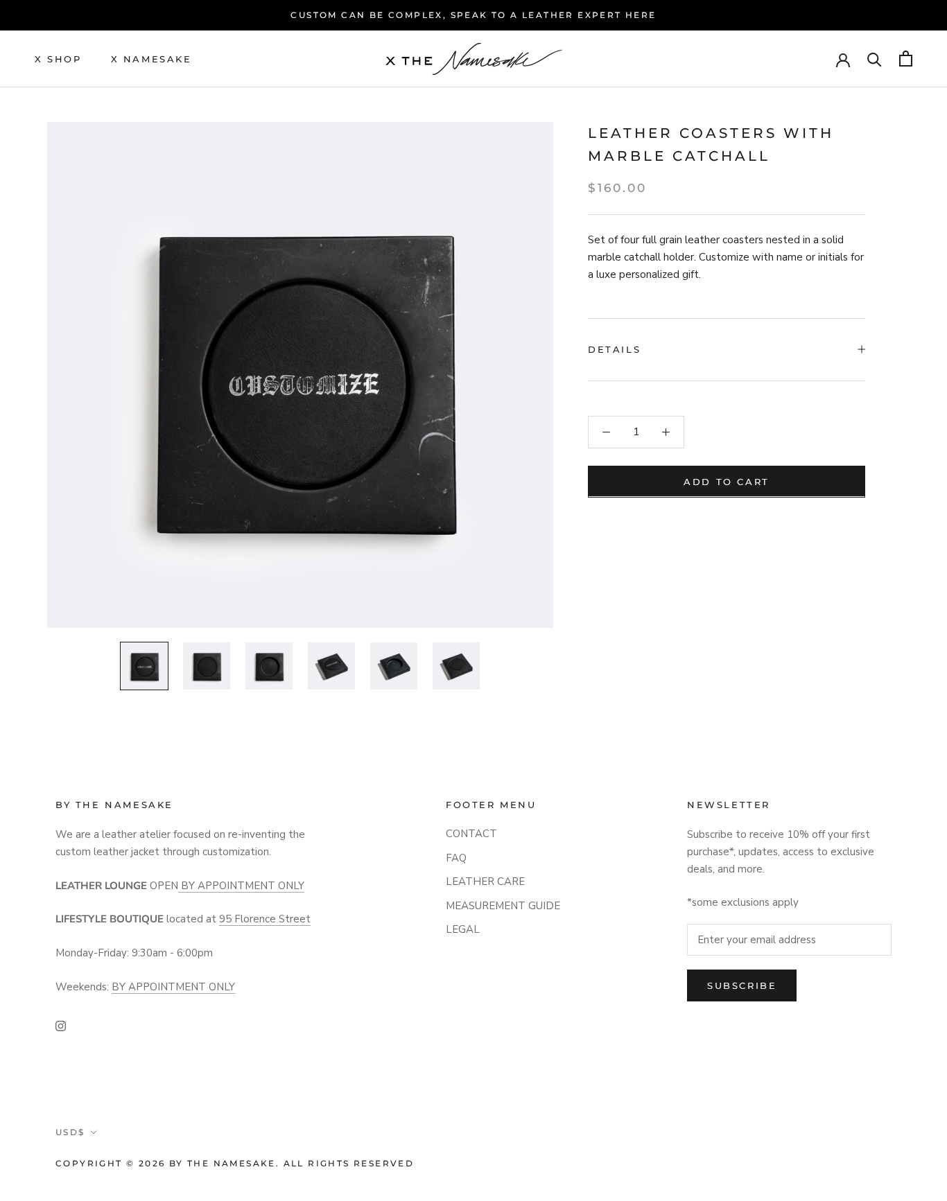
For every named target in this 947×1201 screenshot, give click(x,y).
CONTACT (471, 834)
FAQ (456, 858)
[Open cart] (905, 59)
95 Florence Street (265, 919)
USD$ (70, 1132)
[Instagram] (60, 1025)
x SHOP (58, 58)
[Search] (874, 58)
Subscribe (741, 985)
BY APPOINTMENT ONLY (241, 886)
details (614, 348)
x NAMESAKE (151, 58)
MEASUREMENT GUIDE (503, 906)
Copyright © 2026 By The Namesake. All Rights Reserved (234, 1163)
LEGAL (463, 929)
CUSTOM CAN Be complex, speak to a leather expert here (473, 15)
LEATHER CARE (485, 881)
